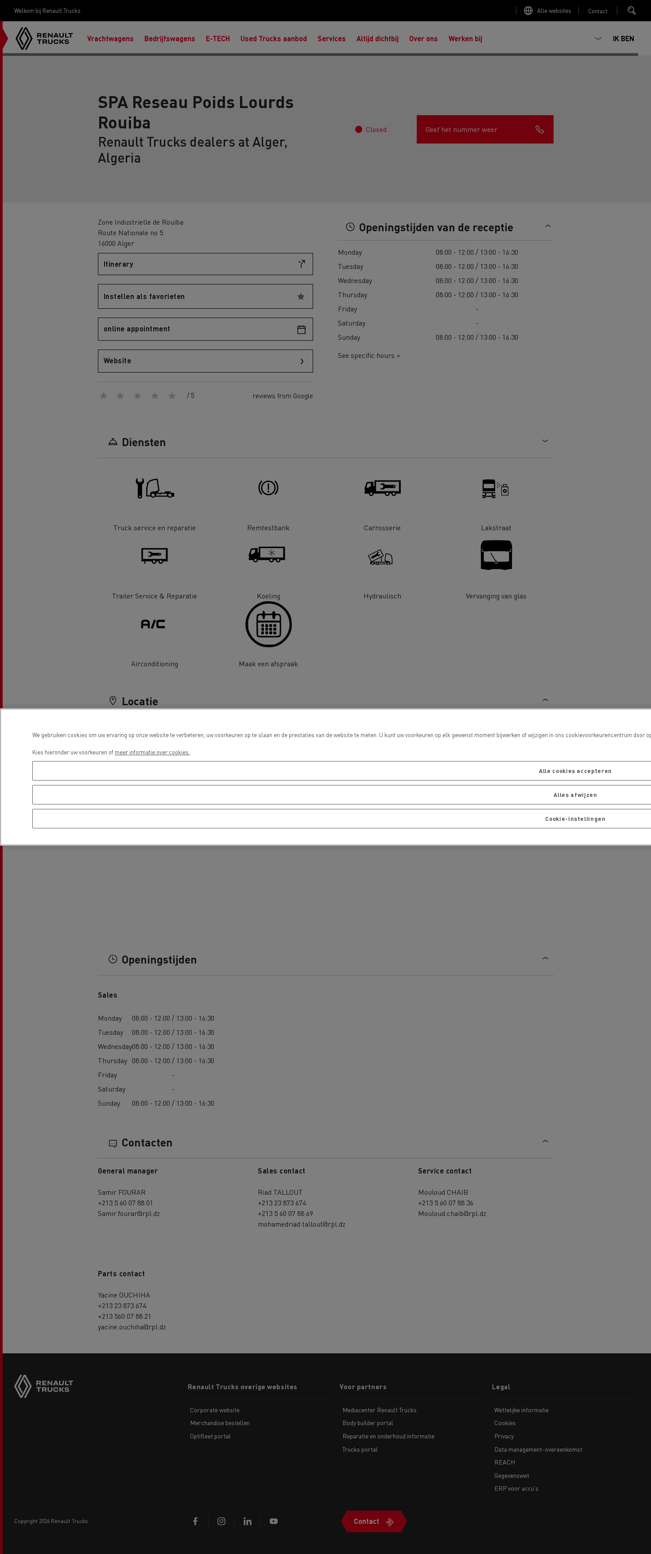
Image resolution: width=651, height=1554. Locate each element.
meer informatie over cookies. (152, 752)
